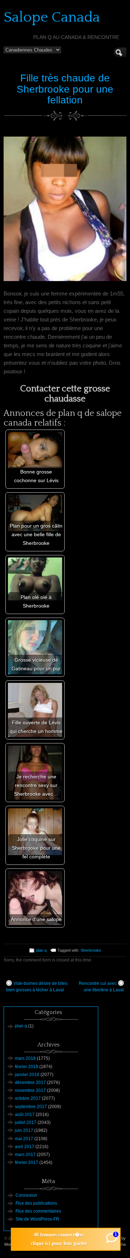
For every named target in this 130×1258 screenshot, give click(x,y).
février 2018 (26, 1066)
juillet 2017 (25, 1122)
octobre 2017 (28, 1098)
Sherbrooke (91, 950)
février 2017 (26, 1162)
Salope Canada (52, 17)
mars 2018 (25, 1058)
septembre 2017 (31, 1106)
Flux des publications (36, 1203)
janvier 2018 (27, 1074)
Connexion (26, 1195)
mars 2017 (25, 1154)
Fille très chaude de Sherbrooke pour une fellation (65, 89)
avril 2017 (24, 1146)
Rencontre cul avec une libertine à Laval (101, 986)
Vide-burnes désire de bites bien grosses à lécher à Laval (37, 986)
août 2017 (25, 1114)
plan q (41, 950)
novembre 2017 (30, 1090)
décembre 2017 (30, 1082)
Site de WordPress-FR (37, 1219)
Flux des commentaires (38, 1211)
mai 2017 (24, 1138)
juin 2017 (24, 1130)
